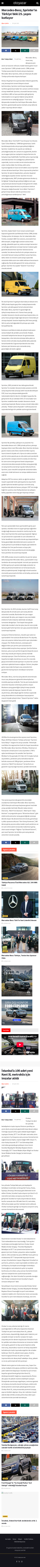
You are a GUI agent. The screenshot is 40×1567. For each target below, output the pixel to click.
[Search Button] (37, 3)
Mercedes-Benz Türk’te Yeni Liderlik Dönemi (19, 920)
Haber (5, 878)
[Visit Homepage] (20, 3)
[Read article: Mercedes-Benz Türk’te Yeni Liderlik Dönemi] (20, 904)
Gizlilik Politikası (28, 1539)
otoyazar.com (22, 1557)
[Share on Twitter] (15, 50)
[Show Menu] (2, 3)
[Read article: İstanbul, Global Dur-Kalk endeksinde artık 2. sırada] (20, 1505)
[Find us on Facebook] (16, 1562)
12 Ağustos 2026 (7, 888)
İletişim (20, 1539)
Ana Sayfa (8, 1539)
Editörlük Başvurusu (19, 1542)
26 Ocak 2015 (6, 1526)
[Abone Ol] (18, 59)
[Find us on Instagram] (22, 1562)
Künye (14, 1539)
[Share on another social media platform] (34, 50)
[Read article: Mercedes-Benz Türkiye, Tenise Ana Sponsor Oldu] (20, 940)
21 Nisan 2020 (6, 1450)
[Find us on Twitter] (19, 1562)
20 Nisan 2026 (6, 923)
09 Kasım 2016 (6, 1488)
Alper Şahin (5, 23)
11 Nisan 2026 (6, 961)
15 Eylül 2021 (15, 23)
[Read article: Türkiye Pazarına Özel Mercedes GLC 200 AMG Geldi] (20, 867)
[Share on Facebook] (6, 50)
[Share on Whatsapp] (25, 50)
